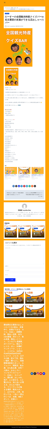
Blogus (27, 427)
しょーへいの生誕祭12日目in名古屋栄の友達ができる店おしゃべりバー (14, 315)
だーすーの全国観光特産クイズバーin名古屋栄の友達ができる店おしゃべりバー (24, 20)
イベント (7, 13)
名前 (6, 266)
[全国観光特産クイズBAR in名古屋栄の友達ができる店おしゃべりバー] (38, 170)
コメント (7, 247)
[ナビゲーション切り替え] (5, 2)
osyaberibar (12, 26)
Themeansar (34, 427)
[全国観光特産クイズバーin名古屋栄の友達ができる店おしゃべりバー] (11, 170)
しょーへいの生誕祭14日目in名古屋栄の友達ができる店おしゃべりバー (14, 301)
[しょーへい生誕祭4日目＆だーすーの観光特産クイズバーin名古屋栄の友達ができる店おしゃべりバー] (24, 170)
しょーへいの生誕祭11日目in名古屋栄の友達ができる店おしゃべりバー (34, 315)
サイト (6, 274)
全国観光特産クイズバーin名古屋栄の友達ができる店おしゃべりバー (11, 175)
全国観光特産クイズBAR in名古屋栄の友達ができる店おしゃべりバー (37, 175)
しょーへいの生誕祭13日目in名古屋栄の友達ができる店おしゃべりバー (35, 301)
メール (7, 270)
